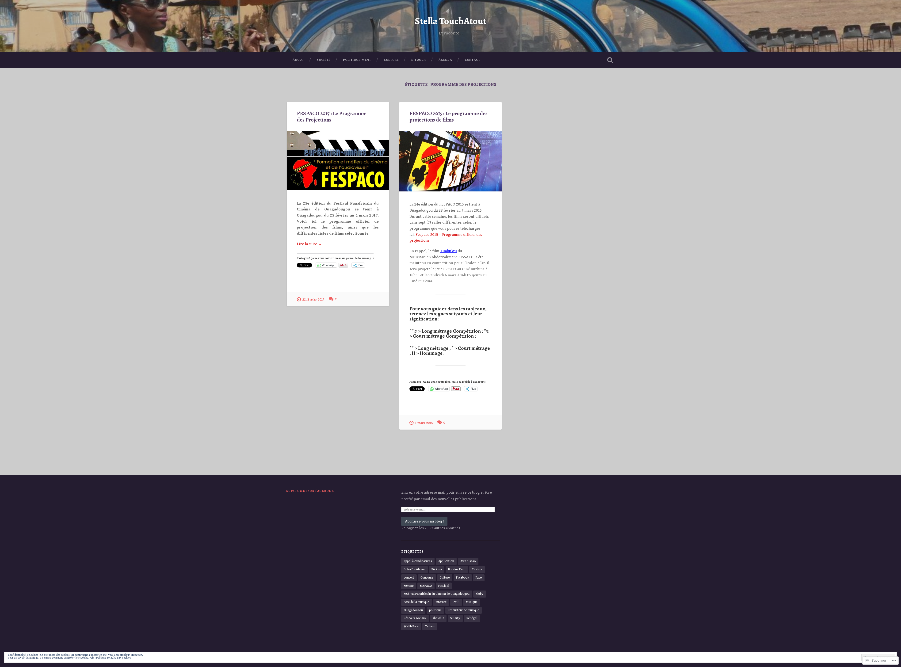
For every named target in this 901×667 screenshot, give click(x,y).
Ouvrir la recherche (610, 60)
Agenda (445, 60)
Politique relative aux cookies (113, 657)
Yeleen (430, 626)
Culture (391, 60)
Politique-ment (357, 60)
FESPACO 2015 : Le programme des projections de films (448, 116)
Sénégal (471, 618)
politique (435, 610)
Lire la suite (309, 244)
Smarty (455, 618)
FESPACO (426, 586)
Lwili (456, 602)
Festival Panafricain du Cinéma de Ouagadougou (437, 594)
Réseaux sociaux (415, 618)
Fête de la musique (416, 602)
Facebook (462, 577)
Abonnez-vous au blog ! (424, 521)
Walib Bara (411, 626)
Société (323, 60)
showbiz (438, 618)
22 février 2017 (313, 299)
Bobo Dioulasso (414, 569)
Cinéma (477, 569)
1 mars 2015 (424, 423)
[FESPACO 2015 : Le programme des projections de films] (450, 161)
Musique (471, 602)
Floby (479, 594)
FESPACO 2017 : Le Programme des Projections (332, 116)
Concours (426, 577)
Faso (479, 577)
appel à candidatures (418, 561)
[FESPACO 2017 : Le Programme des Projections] (338, 160)
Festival (443, 586)
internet (441, 602)
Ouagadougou (413, 610)
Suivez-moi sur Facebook (310, 491)
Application (446, 561)
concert (409, 577)
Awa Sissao (468, 561)
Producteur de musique (463, 610)
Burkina (436, 569)
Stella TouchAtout (450, 21)
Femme (409, 586)
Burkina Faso (457, 569)
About (298, 60)
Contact (472, 60)
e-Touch (418, 60)
